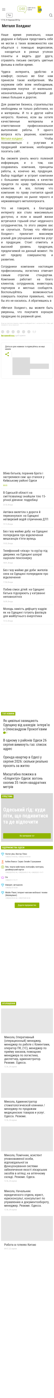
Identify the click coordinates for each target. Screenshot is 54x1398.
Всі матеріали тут (27, 836)
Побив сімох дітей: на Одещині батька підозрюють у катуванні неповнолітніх (24, 593)
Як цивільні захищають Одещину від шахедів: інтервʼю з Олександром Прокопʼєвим (26, 724)
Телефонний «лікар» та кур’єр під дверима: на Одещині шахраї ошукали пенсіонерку (25, 554)
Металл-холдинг (12, 138)
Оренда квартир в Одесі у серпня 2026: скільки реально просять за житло (25, 761)
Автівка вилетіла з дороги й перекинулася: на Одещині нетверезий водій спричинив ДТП (25, 515)
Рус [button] (9, 15)
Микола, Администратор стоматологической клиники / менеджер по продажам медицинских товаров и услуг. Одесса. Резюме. (24, 1109)
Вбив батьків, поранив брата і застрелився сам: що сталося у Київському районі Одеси (23, 476)
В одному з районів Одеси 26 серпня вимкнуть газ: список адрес (25, 744)
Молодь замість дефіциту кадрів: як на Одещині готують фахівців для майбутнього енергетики (25, 612)
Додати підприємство (27, 905)
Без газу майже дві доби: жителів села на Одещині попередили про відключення (25, 573)
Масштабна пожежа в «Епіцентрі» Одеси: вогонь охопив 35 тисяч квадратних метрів (24, 780)
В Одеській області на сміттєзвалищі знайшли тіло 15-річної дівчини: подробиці (24, 496)
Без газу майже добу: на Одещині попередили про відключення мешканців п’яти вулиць (25, 535)
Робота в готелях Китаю (20, 1245)
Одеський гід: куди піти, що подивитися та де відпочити (25, 816)
